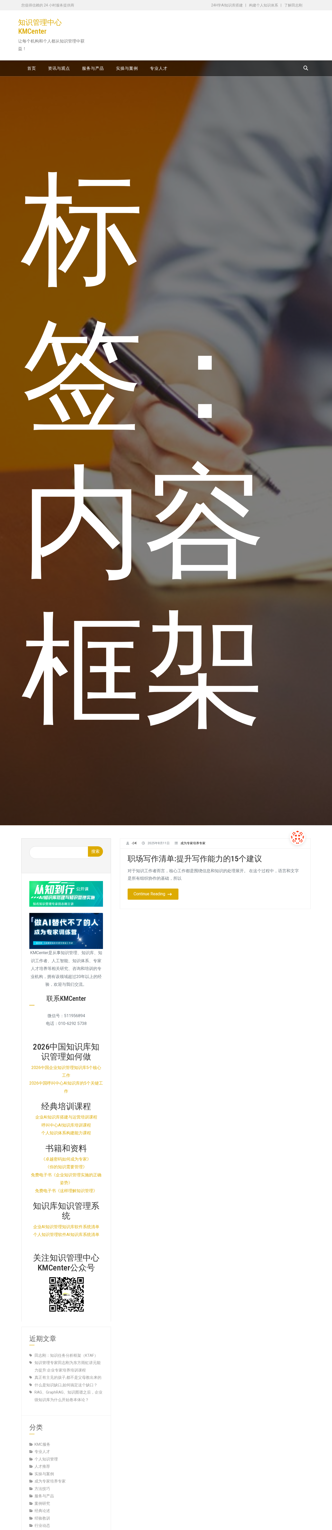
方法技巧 (42, 1483)
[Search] (305, 68)
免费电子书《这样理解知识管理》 (66, 1190)
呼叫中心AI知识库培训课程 (66, 1125)
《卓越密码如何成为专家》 (66, 1159)
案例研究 (42, 1498)
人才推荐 (42, 1461)
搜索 (95, 851)
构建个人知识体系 (263, 5)
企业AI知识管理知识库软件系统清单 (66, 1226)
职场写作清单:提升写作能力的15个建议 (195, 858)
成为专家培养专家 (193, 843)
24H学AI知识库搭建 (227, 5)
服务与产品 (44, 1491)
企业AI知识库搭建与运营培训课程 (66, 1117)
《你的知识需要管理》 (66, 1166)
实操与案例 (44, 1468)
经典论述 (42, 1505)
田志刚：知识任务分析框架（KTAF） (66, 1350)
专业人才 (42, 1446)
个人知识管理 (46, 1454)
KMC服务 (42, 1439)
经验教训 (42, 1513)
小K (134, 843)
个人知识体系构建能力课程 (66, 1132)
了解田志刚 (293, 5)
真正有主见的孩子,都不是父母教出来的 (67, 1372)
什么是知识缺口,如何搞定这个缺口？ (66, 1380)
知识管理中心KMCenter (40, 27)
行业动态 (42, 1520)
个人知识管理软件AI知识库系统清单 (66, 1234)
